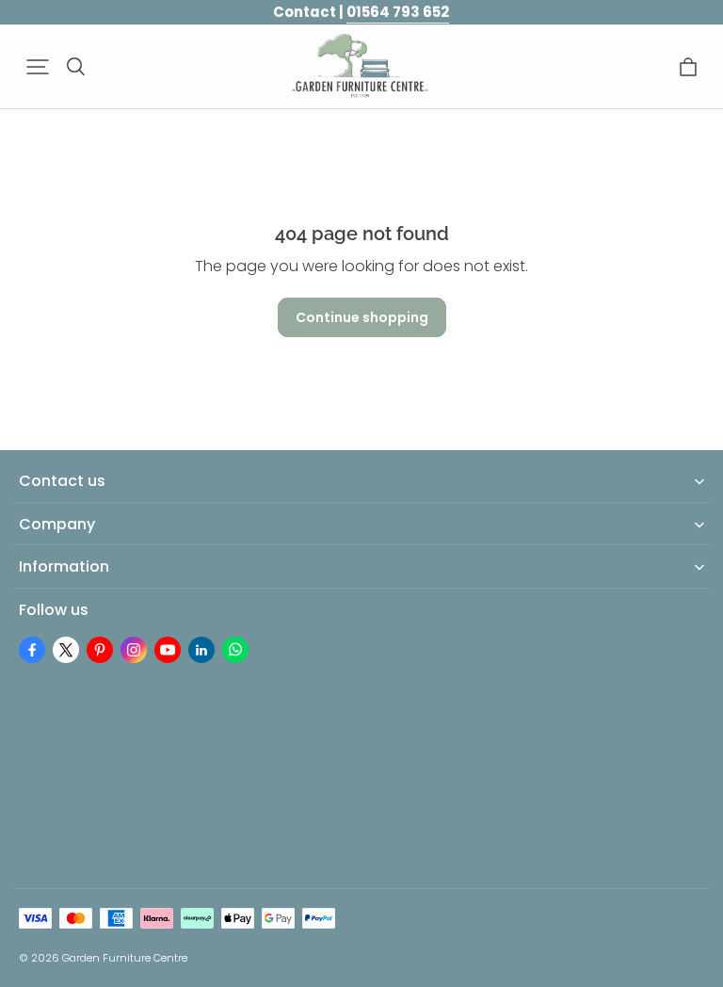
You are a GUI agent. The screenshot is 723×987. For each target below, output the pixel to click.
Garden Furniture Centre (124, 957)
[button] (37, 67)
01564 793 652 (397, 12)
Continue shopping (362, 317)
